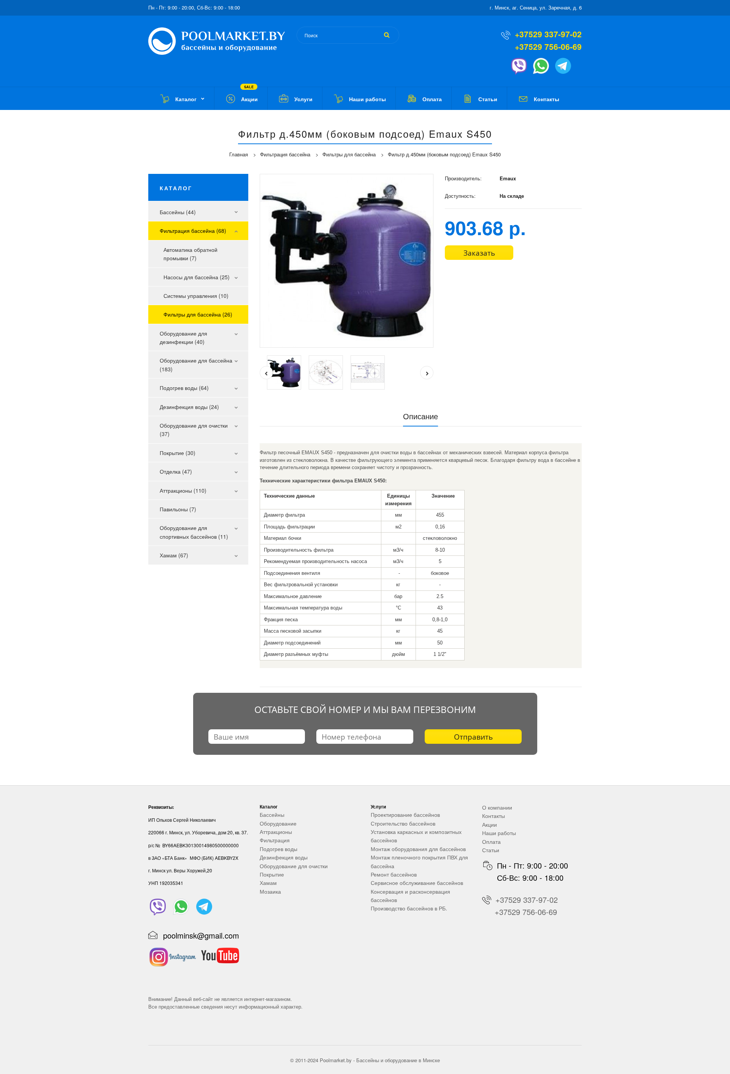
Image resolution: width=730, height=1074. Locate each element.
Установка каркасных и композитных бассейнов (416, 836)
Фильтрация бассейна (285, 154)
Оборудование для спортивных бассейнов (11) (194, 532)
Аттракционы (276, 831)
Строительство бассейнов (403, 823)
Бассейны (272, 814)
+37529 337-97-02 (548, 34)
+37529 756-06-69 (548, 46)
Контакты (493, 815)
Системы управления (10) (196, 295)
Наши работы (499, 833)
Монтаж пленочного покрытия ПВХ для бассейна (419, 861)
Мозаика (270, 891)
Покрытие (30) (177, 453)
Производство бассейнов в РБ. (409, 908)
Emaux (508, 178)
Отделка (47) (176, 471)
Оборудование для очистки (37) (194, 430)
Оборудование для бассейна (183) (196, 364)
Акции (489, 824)
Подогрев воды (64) (184, 387)
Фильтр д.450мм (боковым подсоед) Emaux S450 (444, 154)
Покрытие (272, 874)
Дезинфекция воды (284, 857)
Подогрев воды (278, 849)
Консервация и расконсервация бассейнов (410, 896)
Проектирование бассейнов (405, 814)
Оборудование (278, 823)
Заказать (479, 253)
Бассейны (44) (178, 212)
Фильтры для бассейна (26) (197, 314)
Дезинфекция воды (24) (189, 407)
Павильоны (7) (178, 509)
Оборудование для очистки (294, 866)
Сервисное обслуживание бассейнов (417, 882)
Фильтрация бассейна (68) (193, 230)
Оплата (491, 841)
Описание (420, 416)
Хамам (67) (174, 555)
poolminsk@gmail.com (201, 935)
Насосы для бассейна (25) (196, 277)
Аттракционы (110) (183, 490)
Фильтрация (275, 840)
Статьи (490, 850)
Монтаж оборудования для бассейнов (418, 849)
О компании (497, 807)
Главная (238, 154)
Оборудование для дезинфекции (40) (183, 337)
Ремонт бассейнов (394, 874)
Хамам (268, 882)
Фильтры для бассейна (349, 154)
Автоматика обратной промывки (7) (190, 254)
